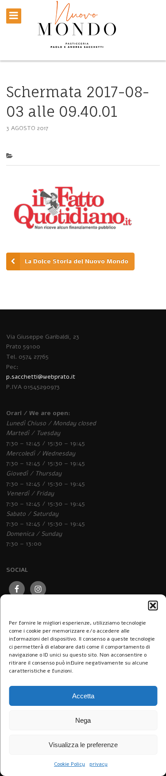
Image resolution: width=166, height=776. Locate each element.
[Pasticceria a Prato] (76, 33)
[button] (152, 605)
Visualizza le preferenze (83, 744)
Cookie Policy (69, 764)
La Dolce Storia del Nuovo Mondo (76, 261)
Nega (83, 720)
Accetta (83, 696)
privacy (98, 764)
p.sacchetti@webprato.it (40, 376)
